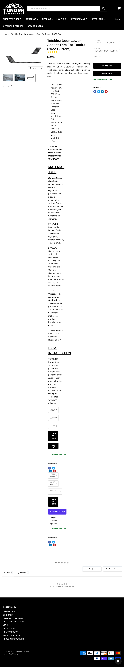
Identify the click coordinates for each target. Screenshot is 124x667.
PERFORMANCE (79, 19)
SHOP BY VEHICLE (12, 19)
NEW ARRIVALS (35, 26)
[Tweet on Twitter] (53, 468)
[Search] (103, 8)
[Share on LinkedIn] (50, 471)
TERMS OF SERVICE (11, 635)
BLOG (5, 625)
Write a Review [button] (114, 569)
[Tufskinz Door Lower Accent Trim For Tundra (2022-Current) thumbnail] (8, 78)
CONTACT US (9, 611)
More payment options (53, 521)
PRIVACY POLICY (10, 632)
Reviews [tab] (6, 573)
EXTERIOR (31, 19)
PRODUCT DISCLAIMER (13, 639)
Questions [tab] (22, 573)
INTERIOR (46, 19)
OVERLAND (97, 19)
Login (117, 19)
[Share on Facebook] (49, 468)
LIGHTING (61, 19)
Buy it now (54, 447)
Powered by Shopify (10, 654)
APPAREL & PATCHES (13, 26)
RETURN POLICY (10, 628)
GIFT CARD (8, 615)
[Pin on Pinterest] (54, 471)
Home (6, 34)
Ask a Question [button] (93, 569)
